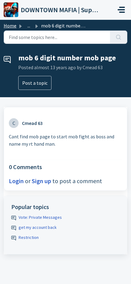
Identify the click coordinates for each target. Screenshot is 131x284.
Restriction (29, 237)
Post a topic (35, 83)
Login (16, 181)
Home (10, 26)
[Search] (118, 37)
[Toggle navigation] (121, 9)
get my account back (38, 227)
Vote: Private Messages (40, 217)
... (28, 26)
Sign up (41, 181)
